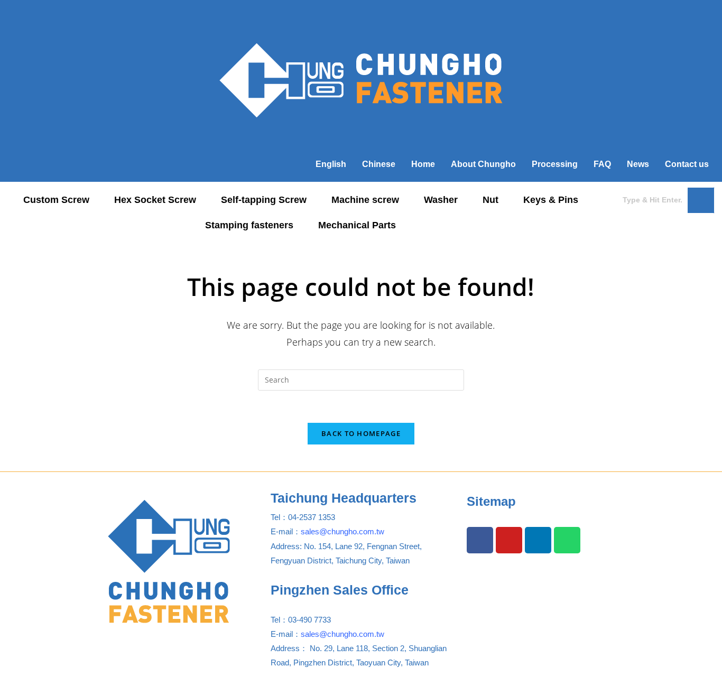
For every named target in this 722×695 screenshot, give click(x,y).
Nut (490, 199)
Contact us (687, 164)
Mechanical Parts (357, 225)
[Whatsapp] (567, 540)
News (638, 164)
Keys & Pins (550, 199)
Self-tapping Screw (264, 199)
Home (423, 164)
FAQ (602, 164)
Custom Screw (56, 199)
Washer (441, 199)
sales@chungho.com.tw (342, 531)
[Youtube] (509, 540)
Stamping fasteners (249, 225)
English (331, 164)
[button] (61, 199)
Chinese (378, 164)
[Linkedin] (538, 540)
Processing (555, 164)
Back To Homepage (361, 433)
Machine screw (365, 199)
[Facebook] (480, 540)
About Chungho (483, 164)
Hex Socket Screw (155, 199)
